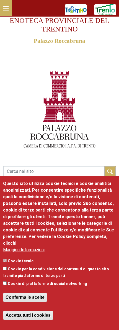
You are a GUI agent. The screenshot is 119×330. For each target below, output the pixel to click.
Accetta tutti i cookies (28, 315)
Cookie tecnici (21, 261)
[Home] (59, 56)
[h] (110, 171)
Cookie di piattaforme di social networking (47, 283)
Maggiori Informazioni (24, 249)
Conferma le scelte (25, 297)
